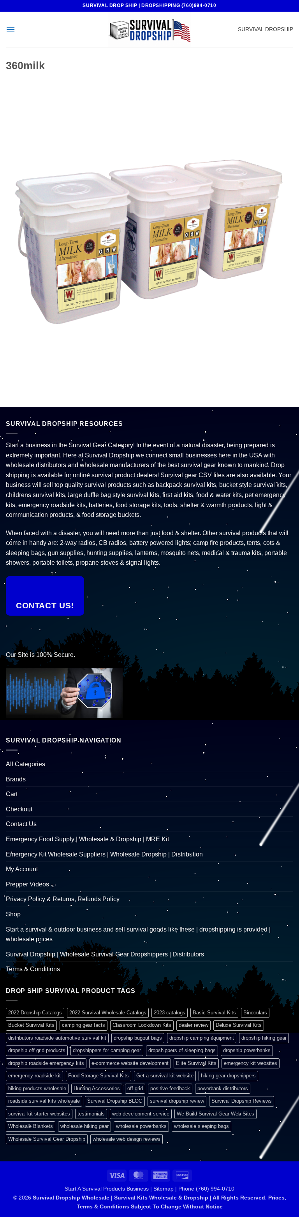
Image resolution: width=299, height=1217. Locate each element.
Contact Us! (45, 605)
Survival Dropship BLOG (114, 1101)
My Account (22, 869)
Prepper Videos (27, 884)
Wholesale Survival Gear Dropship (46, 1139)
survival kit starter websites (39, 1114)
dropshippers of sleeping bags (182, 1050)
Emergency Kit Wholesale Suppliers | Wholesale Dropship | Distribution (104, 854)
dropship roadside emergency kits (46, 1063)
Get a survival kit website (164, 1076)
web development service (140, 1114)
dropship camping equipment (201, 1038)
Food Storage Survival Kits (98, 1076)
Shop (13, 914)
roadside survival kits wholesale (44, 1101)
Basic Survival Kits (214, 1013)
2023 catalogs (169, 1013)
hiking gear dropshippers (228, 1076)
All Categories (25, 764)
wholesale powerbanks (141, 1126)
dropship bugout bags (138, 1038)
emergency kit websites (250, 1063)
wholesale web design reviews (126, 1139)
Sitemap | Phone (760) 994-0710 (193, 1188)
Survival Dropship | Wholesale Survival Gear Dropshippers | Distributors (105, 954)
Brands (16, 779)
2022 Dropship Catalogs (35, 1013)
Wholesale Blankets (30, 1126)
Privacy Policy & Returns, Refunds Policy (63, 899)
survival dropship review (177, 1101)
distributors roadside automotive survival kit (57, 1038)
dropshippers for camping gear (107, 1050)
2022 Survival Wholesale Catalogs (107, 1013)
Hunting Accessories (97, 1088)
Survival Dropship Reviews (241, 1101)
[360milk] (149, 230)
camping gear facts (83, 1025)
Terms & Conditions (33, 969)
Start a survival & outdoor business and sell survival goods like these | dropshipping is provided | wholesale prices (138, 934)
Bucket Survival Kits (31, 1025)
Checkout (19, 809)
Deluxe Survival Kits (239, 1025)
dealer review (193, 1025)
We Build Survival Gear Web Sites (215, 1114)
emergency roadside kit (34, 1076)
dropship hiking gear (264, 1038)
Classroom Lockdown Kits (142, 1025)
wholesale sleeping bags (201, 1126)
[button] (10, 29)
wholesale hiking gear (84, 1126)
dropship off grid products (36, 1050)
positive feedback (170, 1088)
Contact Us (21, 824)
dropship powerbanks (247, 1050)
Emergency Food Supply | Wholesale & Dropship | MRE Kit (87, 839)
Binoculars (255, 1013)
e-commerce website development (130, 1063)
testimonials (91, 1114)
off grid (135, 1088)
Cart (12, 794)
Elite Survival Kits (196, 1063)
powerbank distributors (222, 1088)
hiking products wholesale (37, 1088)
